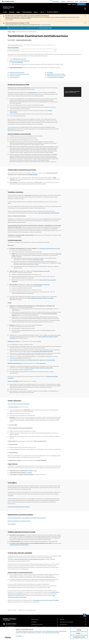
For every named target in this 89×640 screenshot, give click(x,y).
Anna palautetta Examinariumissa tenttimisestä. (19, 506)
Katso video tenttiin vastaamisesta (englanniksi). (19, 404)
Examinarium (28, 195)
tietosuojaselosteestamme (53, 632)
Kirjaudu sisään (81, 4)
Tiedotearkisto (34, 622)
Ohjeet (18, 12)
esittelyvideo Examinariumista (19, 59)
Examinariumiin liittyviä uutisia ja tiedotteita (20, 61)
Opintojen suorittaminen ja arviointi (23, 40)
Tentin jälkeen (50, 72)
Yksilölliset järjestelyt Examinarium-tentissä (56, 75)
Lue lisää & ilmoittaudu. (45, 24)
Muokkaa (78, 633)
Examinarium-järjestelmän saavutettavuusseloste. (19, 521)
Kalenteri (11, 12)
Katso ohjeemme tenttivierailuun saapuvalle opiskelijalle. (46, 600)
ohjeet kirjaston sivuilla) (38, 259)
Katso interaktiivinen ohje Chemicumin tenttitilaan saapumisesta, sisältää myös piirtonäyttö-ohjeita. (32, 360)
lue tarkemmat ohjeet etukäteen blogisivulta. (42, 351)
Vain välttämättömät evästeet (79, 637)
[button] (55, 50)
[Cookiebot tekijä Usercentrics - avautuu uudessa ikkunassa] (8, 638)
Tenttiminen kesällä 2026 (17, 62)
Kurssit (36, 12)
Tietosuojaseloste (12, 524)
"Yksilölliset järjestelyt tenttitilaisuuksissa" (19, 544)
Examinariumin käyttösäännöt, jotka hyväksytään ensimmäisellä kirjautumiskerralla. (27, 518)
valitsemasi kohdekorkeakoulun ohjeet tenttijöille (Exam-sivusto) (29, 559)
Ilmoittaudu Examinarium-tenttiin (17, 72)
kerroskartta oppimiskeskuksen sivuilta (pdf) (50, 248)
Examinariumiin (33, 92)
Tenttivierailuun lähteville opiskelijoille (55, 77)
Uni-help (35, 470)
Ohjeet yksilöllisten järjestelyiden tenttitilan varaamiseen (40, 298)
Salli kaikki (79, 629)
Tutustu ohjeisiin (9, 19)
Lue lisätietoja (19, 636)
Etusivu (5, 12)
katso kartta (42, 363)
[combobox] (31, 50)
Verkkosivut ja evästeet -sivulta (38, 632)
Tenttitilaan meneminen (15, 75)
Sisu (42, 12)
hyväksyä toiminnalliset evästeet (72, 92)
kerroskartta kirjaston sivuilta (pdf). (42, 271)
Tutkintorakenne (27, 12)
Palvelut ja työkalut (52, 12)
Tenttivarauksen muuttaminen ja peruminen (19, 74)
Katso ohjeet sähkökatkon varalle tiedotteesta (48, 213)
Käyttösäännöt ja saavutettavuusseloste (56, 74)
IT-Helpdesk (29, 472)
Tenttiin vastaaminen (14, 77)
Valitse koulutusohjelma (13, 47)
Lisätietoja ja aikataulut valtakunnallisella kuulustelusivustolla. (39, 367)
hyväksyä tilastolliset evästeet (45, 27)
